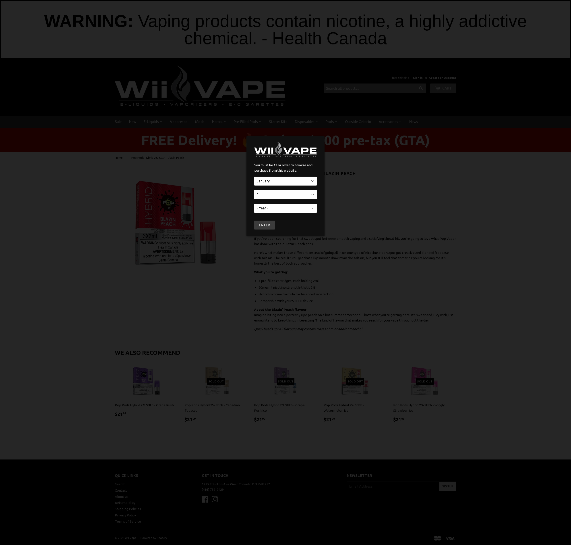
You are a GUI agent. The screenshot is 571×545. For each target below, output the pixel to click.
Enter (264, 225)
